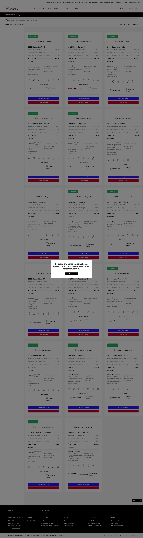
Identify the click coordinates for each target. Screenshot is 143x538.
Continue (71, 274)
